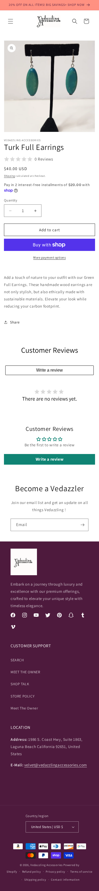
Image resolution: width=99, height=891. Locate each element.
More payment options (49, 257)
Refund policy (31, 871)
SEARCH (17, 660)
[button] (10, 21)
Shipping (9, 176)
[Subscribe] (82, 525)
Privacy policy (55, 871)
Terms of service (81, 871)
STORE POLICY (23, 696)
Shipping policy (35, 879)
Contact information (65, 879)
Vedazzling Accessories (46, 865)
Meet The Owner (24, 708)
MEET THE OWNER (25, 672)
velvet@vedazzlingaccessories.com (55, 764)
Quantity (10, 200)
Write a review (49, 370)
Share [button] (15, 322)
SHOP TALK (20, 684)
